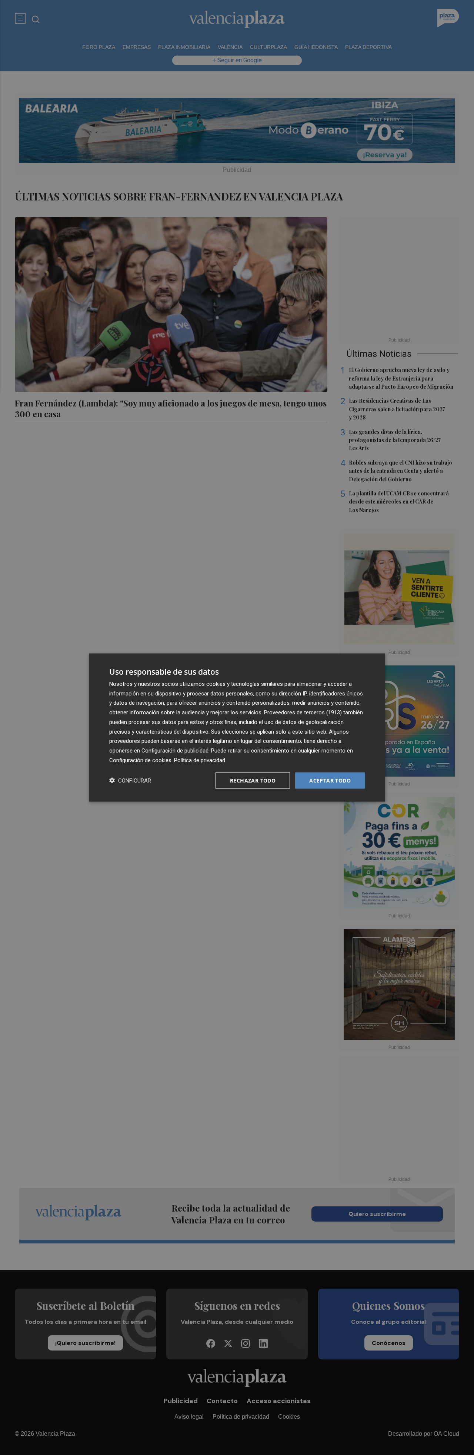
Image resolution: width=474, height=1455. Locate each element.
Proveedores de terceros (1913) (303, 712)
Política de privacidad (199, 760)
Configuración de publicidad (174, 750)
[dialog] (237, 727)
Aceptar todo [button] (330, 780)
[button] (130, 780)
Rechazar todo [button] (253, 780)
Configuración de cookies (140, 760)
